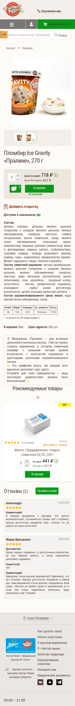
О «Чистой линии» (49, 648)
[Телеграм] (59, 682)
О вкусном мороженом (52, 643)
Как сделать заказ (50, 631)
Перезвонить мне (51, 11)
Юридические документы (54, 675)
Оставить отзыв (47, 491)
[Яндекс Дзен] (50, 682)
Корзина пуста (58, 24)
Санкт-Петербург (38, 618)
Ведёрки (27, 48)
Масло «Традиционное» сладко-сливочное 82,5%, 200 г (37, 452)
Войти (31, 24)
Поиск (62, 35)
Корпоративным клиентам (48, 662)
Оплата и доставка (50, 637)
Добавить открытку (23, 207)
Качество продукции (51, 654)
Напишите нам (47, 669)
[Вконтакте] (40, 682)
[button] (37, 397)
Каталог (10, 48)
